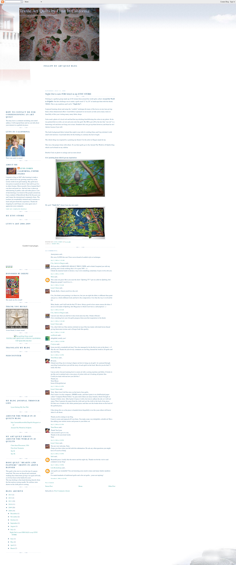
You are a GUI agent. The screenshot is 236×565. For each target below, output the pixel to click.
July (12, 529)
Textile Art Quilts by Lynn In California (54, 11)
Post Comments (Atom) (62, 491)
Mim (52, 277)
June (12, 539)
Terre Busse (54, 357)
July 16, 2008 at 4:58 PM (57, 440)
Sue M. (13, 454)
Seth (52, 456)
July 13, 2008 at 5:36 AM (57, 285)
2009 (10, 507)
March (12, 548)
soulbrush (54, 335)
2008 (10, 511)
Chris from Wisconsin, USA (20, 445)
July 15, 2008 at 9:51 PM (57, 424)
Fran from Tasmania (17, 448)
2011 (10, 501)
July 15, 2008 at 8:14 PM (57, 386)
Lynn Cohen (55, 288)
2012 (10, 498)
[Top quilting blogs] (23, 336)
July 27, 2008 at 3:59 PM (57, 465)
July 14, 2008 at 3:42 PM (57, 355)
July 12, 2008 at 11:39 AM (57, 260)
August (13, 526)
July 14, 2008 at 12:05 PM (57, 341)
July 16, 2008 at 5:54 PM (57, 454)
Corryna (53, 344)
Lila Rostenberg (56, 468)
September (14, 523)
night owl (56, 244)
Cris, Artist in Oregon (58, 263)
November (14, 517)
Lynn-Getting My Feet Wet (20, 407)
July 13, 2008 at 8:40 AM (57, 310)
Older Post (111, 486)
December (13, 513)
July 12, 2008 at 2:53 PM (57, 274)
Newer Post (49, 486)
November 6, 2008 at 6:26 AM (58, 478)
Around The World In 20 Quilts (21, 427)
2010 (10, 504)
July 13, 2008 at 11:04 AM (57, 321)
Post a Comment (49, 482)
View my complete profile (16, 209)
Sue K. (13, 451)
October (13, 520)
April (12, 545)
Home (80, 486)
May (12, 542)
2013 (10, 495)
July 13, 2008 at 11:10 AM (57, 332)
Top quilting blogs (23, 341)
